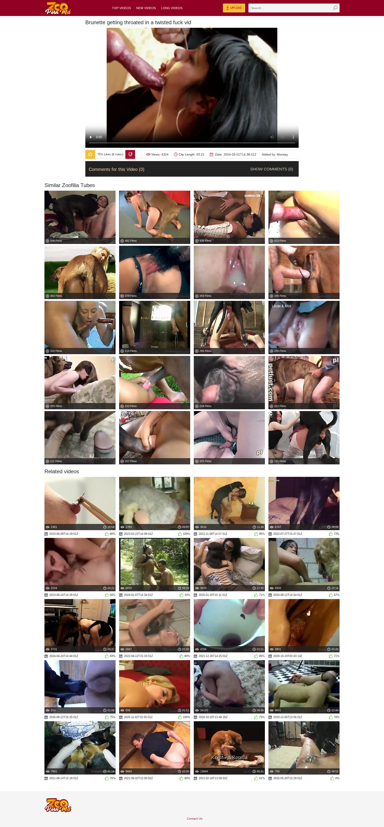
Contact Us (194, 818)
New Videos (146, 8)
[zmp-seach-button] (335, 8)
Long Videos (171, 8)
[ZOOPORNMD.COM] (58, 8)
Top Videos (121, 8)
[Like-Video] (90, 154)
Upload (235, 8)
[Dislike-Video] (130, 154)
